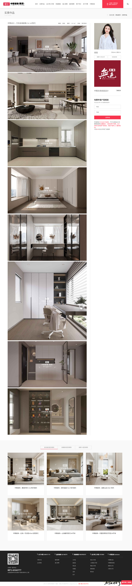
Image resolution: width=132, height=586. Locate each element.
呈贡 (74, 571)
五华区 (74, 560)
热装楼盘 (58, 4)
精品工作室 (93, 565)
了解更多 (118, 90)
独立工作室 (93, 560)
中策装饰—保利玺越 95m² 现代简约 (65, 488)
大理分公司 (110, 568)
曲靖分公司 (110, 565)
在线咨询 (114, 57)
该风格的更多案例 (49, 447)
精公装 (92, 571)
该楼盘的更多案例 (66, 447)
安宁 (74, 574)
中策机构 (92, 4)
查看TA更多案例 (83, 447)
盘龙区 (74, 563)
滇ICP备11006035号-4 (83, 583)
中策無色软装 (111, 563)
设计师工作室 (50, 4)
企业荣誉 (39, 563)
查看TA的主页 (101, 57)
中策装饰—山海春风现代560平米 (65, 533)
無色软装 (92, 568)
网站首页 (118, 15)
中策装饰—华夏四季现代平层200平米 (104, 533)
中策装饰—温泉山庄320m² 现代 (104, 488)
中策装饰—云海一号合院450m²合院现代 (25, 533)
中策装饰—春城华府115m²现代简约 (26, 488)
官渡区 (74, 568)
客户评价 (78, 4)
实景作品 (42, 4)
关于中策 (85, 4)
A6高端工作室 (93, 563)
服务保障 (71, 4)
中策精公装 (110, 560)
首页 (36, 4)
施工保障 (65, 4)
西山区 (74, 565)
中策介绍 (39, 560)
